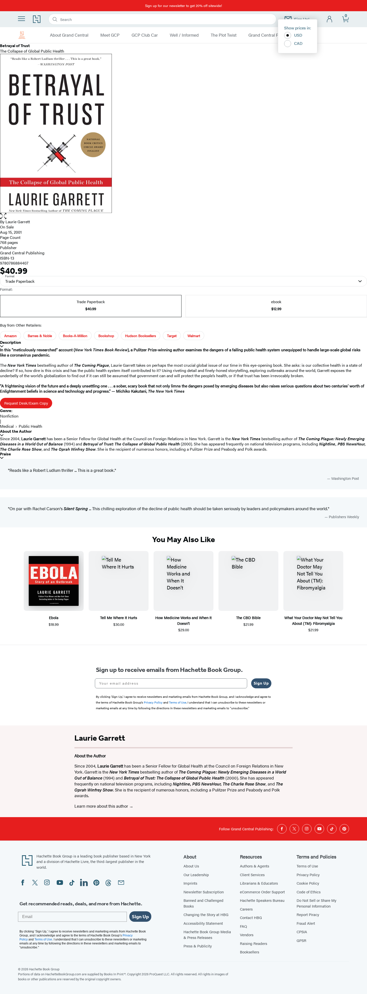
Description (10, 342)
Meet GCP (110, 35)
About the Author (16, 431)
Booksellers (249, 951)
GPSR (301, 940)
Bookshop (106, 335)
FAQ (243, 926)
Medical (7, 426)
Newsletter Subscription (204, 891)
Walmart (193, 335)
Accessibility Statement (203, 923)
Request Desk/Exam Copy (26, 403)
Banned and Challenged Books (203, 903)
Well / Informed (184, 35)
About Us (191, 865)
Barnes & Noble (40, 335)
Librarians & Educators (259, 883)
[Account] (329, 19)
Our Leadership (196, 874)
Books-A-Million (75, 335)
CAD (298, 43)
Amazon (10, 335)
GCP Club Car (145, 35)
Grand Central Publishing (272, 35)
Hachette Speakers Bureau (262, 900)
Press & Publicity (198, 945)
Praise (5, 454)
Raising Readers (253, 943)
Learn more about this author (101, 806)
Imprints (190, 883)
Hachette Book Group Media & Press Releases (207, 934)
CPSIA (302, 931)
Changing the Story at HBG (206, 914)
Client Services (252, 874)
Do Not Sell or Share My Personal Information (316, 903)
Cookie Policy (308, 883)
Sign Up (261, 683)
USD (298, 35)
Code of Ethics (309, 891)
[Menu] (21, 18)
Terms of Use (307, 865)
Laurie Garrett (17, 221)
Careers (246, 909)
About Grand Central (69, 35)
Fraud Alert (306, 923)
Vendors (246, 934)
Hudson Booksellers (140, 335)
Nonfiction (9, 416)
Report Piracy (308, 914)
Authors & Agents (254, 865)
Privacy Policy (308, 874)
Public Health (30, 426)
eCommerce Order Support (262, 891)
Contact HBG (251, 917)
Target (172, 335)
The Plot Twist (223, 35)
